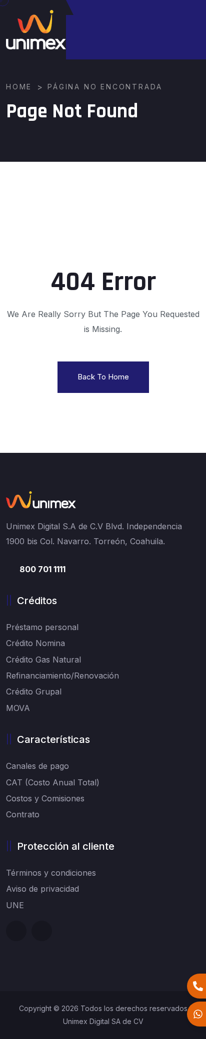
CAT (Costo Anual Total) (53, 782)
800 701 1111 (43, 569)
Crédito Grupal (34, 691)
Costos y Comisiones (45, 798)
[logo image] (36, 29)
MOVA (18, 708)
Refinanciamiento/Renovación (62, 676)
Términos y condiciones (51, 873)
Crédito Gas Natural (43, 660)
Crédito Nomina (35, 643)
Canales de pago (37, 766)
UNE (15, 905)
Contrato (23, 814)
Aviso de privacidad (42, 889)
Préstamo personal (42, 627)
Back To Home (103, 376)
